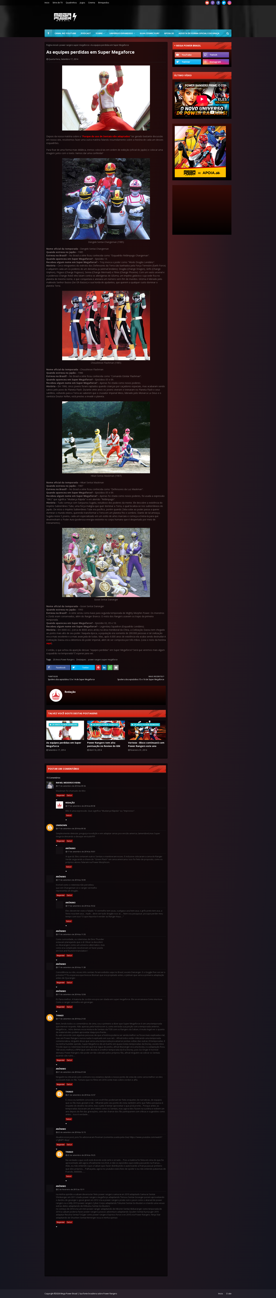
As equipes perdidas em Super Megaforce (63, 744)
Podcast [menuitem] (86, 33)
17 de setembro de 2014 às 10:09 (72, 880)
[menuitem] (48, 33)
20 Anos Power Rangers (63, 659)
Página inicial (52, 45)
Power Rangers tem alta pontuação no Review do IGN (103, 744)
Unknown (61, 825)
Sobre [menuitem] (99, 33)
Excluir (69, 795)
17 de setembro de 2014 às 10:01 (81, 851)
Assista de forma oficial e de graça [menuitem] (199, 33)
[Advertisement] (173, 17)
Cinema (91, 2)
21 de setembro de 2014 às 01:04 (72, 1072)
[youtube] (207, 3)
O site (228, 1293)
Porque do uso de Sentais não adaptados (106, 136)
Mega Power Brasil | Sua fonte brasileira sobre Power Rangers (89, 1293)
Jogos (82, 2)
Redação (70, 692)
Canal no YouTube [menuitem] (65, 33)
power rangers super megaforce (74, 45)
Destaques (81, 659)
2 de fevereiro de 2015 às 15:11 (71, 1189)
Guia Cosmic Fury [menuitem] (149, 33)
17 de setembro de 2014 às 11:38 (72, 967)
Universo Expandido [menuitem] (121, 33)
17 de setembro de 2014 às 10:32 (81, 906)
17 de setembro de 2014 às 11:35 (72, 934)
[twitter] (224, 3)
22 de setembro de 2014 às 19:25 (81, 1155)
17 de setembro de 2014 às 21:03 (72, 1018)
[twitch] (213, 3)
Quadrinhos (71, 2)
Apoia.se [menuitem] (169, 33)
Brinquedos (103, 2)
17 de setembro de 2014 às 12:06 (72, 994)
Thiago (60, 1015)
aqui (48, 643)
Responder (61, 795)
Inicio (47, 2)
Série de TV (58, 2)
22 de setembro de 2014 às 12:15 (72, 1132)
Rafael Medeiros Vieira (68, 782)
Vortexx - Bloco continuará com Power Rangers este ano (146, 744)
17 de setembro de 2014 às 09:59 (81, 806)
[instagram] (229, 3)
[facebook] (218, 3)
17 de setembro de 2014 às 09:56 (72, 786)
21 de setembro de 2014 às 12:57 (81, 1095)
